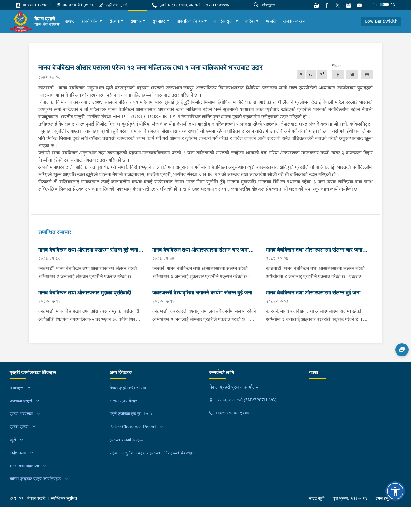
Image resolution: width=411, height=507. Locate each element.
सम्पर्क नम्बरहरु (294, 21)
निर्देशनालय (18, 452)
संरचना (114, 21)
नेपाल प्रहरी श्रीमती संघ (128, 387)
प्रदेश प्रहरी (19, 426)
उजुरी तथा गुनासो (116, 4)
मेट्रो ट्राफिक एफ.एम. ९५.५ (131, 413)
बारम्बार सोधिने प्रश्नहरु (78, 4)
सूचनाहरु (159, 21)
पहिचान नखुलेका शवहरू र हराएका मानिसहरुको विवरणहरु (152, 452)
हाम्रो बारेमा (90, 21)
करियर (250, 21)
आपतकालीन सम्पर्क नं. (36, 4)
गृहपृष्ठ (69, 21)
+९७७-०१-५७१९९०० (231, 412)
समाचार (135, 21)
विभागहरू (16, 387)
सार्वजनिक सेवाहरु (189, 21)
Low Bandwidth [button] (381, 21)
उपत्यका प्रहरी (21, 400)
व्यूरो (13, 439)
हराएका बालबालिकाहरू (126, 439)
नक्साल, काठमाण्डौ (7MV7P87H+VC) (245, 399)
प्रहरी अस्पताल (21, 413)
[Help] (402, 349)
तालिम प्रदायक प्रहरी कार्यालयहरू (35, 478)
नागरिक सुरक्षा (224, 21)
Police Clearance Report (133, 426)
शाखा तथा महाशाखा (24, 465)
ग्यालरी (271, 21)
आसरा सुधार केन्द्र (123, 400)
